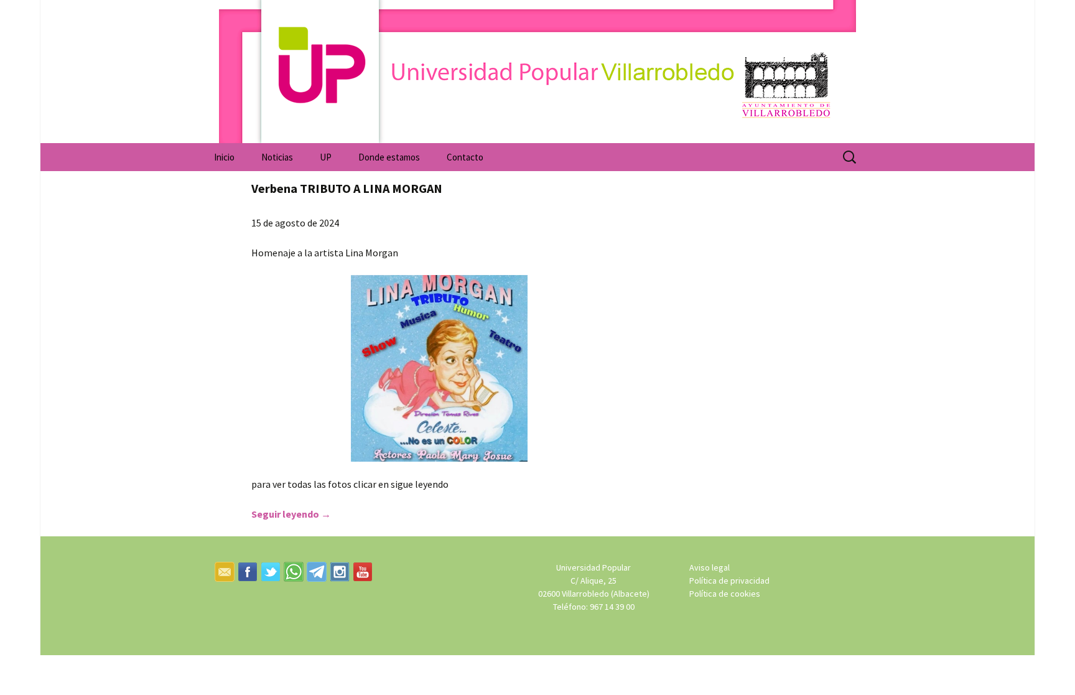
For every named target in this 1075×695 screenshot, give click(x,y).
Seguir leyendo (291, 514)
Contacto (465, 157)
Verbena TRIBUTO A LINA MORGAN (346, 188)
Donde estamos (389, 157)
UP (326, 157)
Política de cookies (724, 593)
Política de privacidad (729, 580)
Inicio (224, 157)
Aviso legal (709, 567)
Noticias (277, 157)
